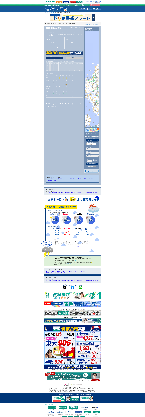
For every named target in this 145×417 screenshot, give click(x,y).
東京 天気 (72, 271)
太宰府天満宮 (51, 178)
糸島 (56, 178)
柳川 (60, 178)
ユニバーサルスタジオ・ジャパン (54, 272)
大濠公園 (50, 180)
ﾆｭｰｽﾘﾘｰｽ (99, 1)
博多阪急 (91, 178)
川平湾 (54, 192)
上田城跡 (49, 192)
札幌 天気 (60, 271)
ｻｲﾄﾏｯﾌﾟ (96, 1)
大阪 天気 (49, 271)
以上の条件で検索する (91, 163)
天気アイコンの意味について (51, 106)
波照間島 (89, 192)
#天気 (67, 263)
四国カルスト (95, 192)
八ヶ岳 (84, 192)
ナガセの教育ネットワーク (49, 404)
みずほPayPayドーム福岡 (67, 178)
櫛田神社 (75, 178)
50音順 (95, 160)
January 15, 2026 (74, 264)
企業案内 (91, 1)
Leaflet (92, 126)
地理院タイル (96, 126)
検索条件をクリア (92, 166)
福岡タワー (81, 178)
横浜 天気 (55, 271)
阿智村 (79, 192)
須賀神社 (68, 192)
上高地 (63, 272)
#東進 (70, 263)
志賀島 (86, 178)
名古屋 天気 (66, 271)
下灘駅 (58, 192)
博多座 (55, 180)
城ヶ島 (63, 192)
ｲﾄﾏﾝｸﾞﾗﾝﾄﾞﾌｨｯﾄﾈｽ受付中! (51, 415)
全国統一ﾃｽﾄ (87, 1)
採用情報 (94, 1)
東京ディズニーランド (80, 271)
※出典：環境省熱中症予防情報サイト (93, 24)
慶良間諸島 (74, 192)
